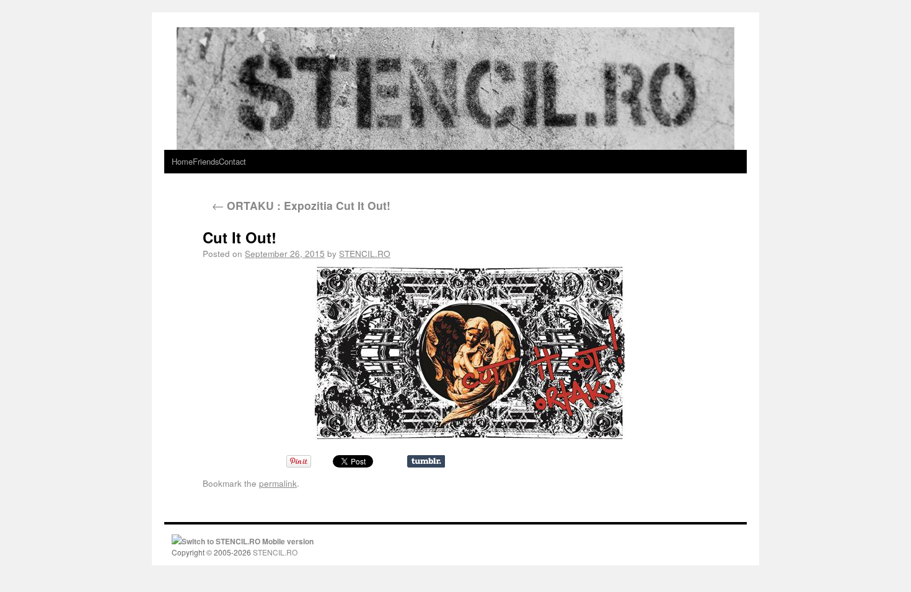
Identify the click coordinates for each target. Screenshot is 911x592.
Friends (206, 161)
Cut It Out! (239, 237)
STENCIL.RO (364, 253)
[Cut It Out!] (469, 353)
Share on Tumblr (426, 461)
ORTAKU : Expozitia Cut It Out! (301, 205)
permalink (278, 483)
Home (182, 161)
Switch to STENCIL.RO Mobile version (248, 541)
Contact (232, 161)
